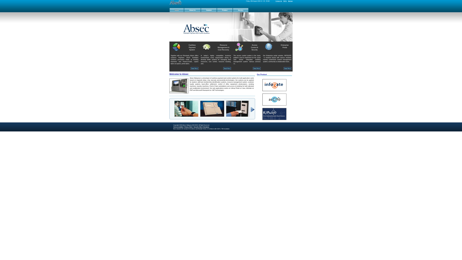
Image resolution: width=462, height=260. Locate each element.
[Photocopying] (212, 116)
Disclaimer (206, 127)
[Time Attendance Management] (186, 116)
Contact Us (279, 1)
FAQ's (285, 1)
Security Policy (198, 127)
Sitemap (290, 1)
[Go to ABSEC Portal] (176, 2)
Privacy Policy (188, 127)
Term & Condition (178, 127)
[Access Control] (238, 116)
